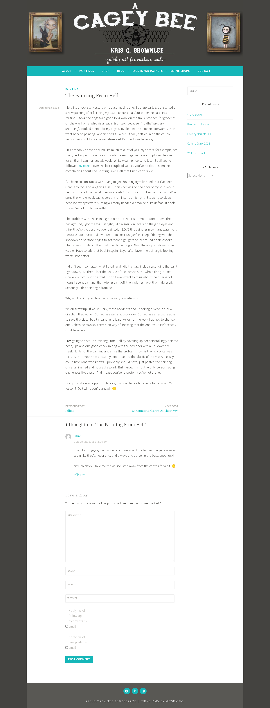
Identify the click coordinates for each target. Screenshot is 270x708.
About (67, 71)
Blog (121, 71)
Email (71, 584)
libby (76, 436)
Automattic (174, 701)
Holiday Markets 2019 (200, 134)
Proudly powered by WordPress (111, 701)
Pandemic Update (198, 124)
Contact (204, 71)
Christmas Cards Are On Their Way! (155, 408)
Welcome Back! (196, 153)
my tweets (85, 166)
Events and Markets (147, 71)
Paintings (86, 71)
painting (71, 89)
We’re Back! (194, 114)
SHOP (105, 71)
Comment (74, 514)
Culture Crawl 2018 (198, 143)
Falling (75, 408)
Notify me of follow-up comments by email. (78, 618)
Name (71, 570)
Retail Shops (180, 71)
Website (72, 598)
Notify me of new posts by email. (78, 642)
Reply (77, 474)
